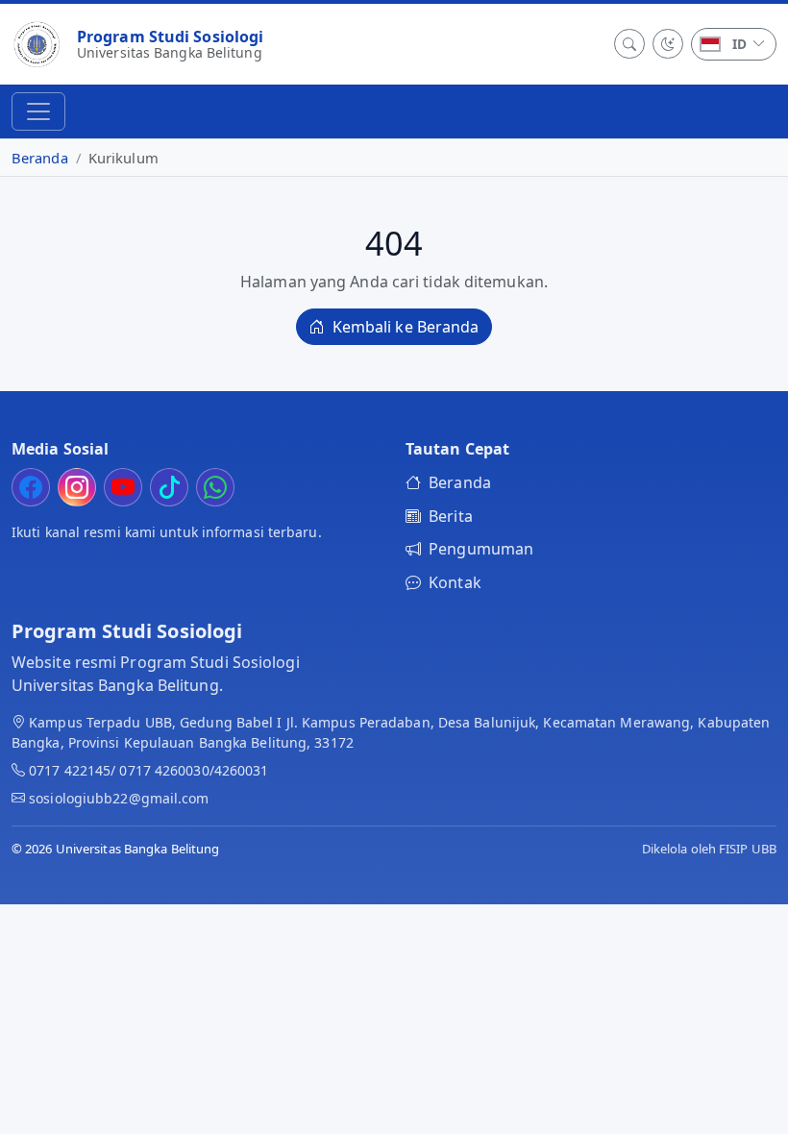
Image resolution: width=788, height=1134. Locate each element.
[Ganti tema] (668, 44)
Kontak (455, 582)
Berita (451, 516)
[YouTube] (123, 487)
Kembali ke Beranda (404, 326)
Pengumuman (481, 548)
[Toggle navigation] (38, 111)
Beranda (40, 157)
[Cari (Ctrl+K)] (629, 44)
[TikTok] (169, 487)
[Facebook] (31, 487)
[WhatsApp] (215, 487)
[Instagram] (77, 487)
